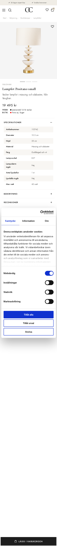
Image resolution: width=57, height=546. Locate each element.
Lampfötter (37, 18)
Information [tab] (28, 220)
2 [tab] (29, 83)
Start (4, 18)
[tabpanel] (28, 50)
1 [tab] (22, 83)
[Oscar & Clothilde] (28, 10)
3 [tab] (35, 83)
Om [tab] (47, 220)
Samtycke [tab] (10, 220)
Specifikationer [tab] (12, 122)
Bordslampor (25, 18)
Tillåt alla (28, 314)
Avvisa (28, 331)
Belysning (13, 18)
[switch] (49, 282)
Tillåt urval (28, 323)
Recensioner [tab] (11, 202)
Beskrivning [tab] (11, 193)
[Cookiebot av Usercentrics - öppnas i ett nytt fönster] (41, 212)
